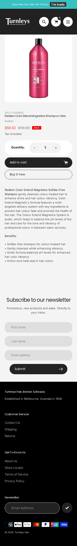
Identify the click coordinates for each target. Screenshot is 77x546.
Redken (9, 121)
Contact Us (12, 422)
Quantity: (18, 147)
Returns (10, 436)
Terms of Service (16, 474)
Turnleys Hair (22, 532)
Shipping (10, 429)
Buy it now (17, 174)
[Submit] (67, 507)
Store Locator (14, 467)
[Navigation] (68, 22)
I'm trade (58, 4)
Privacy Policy (14, 481)
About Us (11, 461)
